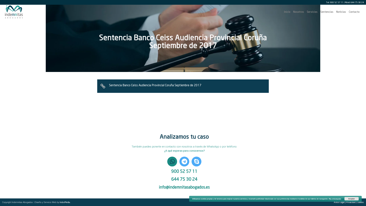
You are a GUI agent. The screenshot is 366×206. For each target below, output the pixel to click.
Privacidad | (350, 202)
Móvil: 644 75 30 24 (354, 2)
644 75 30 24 (184, 179)
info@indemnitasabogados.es (184, 187)
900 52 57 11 (184, 171)
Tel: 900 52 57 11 (334, 2)
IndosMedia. (65, 202)
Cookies (360, 202)
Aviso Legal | (339, 202)
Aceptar (351, 198)
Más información (335, 199)
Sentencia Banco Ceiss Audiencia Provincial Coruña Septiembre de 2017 (155, 85)
